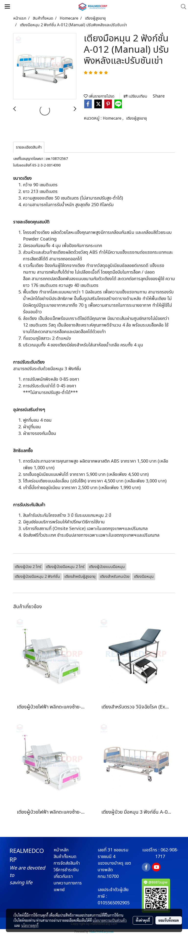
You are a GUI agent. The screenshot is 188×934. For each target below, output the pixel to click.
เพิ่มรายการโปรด (101, 96)
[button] (182, 7)
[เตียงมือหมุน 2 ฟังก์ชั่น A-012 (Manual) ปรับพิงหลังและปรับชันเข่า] (44, 66)
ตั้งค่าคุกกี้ (143, 920)
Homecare (112, 118)
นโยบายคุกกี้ (29, 925)
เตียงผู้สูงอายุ (136, 118)
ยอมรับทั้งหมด (168, 920)
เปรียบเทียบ (137, 96)
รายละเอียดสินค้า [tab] (29, 147)
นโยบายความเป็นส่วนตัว (110, 920)
